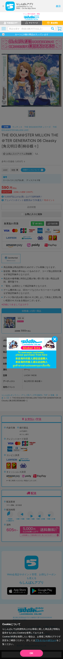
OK (31, 653)
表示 (58, 6)
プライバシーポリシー (45, 640)
